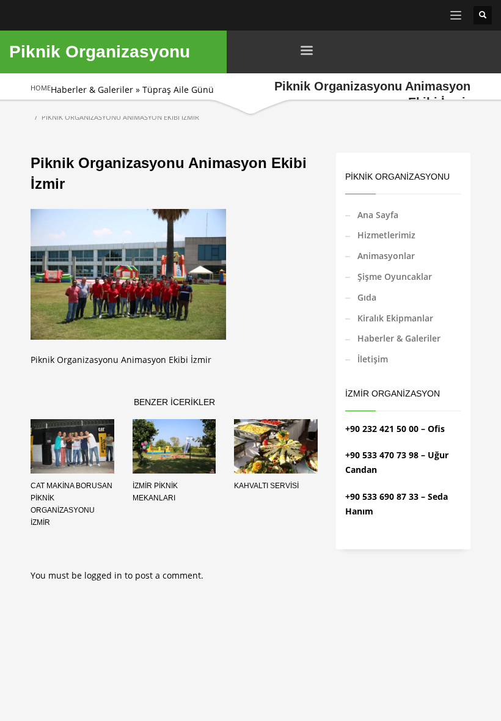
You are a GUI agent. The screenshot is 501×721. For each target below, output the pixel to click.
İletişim (372, 359)
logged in (104, 575)
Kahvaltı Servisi (266, 485)
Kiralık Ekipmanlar (395, 318)
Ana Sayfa (377, 215)
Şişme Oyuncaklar (394, 276)
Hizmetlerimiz (386, 235)
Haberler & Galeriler (92, 89)
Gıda (366, 297)
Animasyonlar (386, 256)
